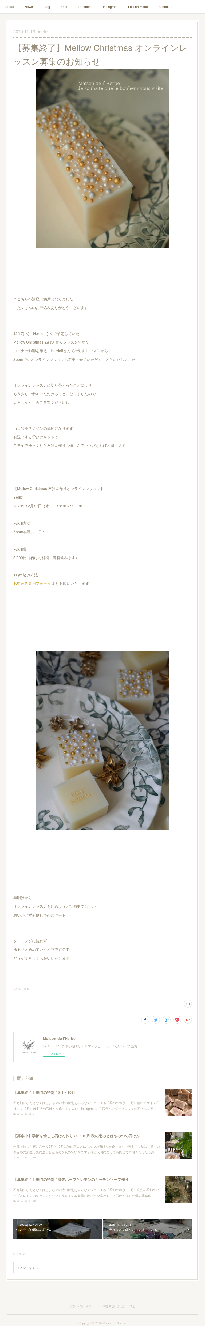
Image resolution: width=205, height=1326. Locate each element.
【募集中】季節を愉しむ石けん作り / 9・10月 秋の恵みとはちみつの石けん (76, 1135)
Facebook (85, 6)
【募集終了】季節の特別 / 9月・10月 (44, 1092)
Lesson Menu (138, 6)
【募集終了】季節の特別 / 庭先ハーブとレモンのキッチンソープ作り (71, 1179)
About (9, 6)
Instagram (110, 6)
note (64, 6)
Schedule (165, 6)
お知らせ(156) (21, 989)
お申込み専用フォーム (32, 583)
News (29, 6)
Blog (47, 6)
